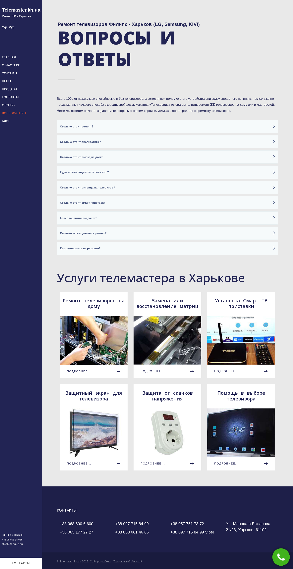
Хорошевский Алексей (127, 561)
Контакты (10, 97)
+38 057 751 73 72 (187, 524)
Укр (4, 27)
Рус (12, 27)
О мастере (11, 65)
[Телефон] (281, 557)
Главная (9, 57)
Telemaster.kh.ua (21, 10)
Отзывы (8, 105)
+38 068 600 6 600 (12, 535)
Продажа (9, 89)
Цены (6, 81)
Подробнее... (79, 371)
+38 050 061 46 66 (132, 532)
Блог (6, 121)
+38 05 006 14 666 (12, 539)
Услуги (8, 73)
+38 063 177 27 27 (76, 532)
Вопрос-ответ (14, 113)
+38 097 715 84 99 (132, 524)
